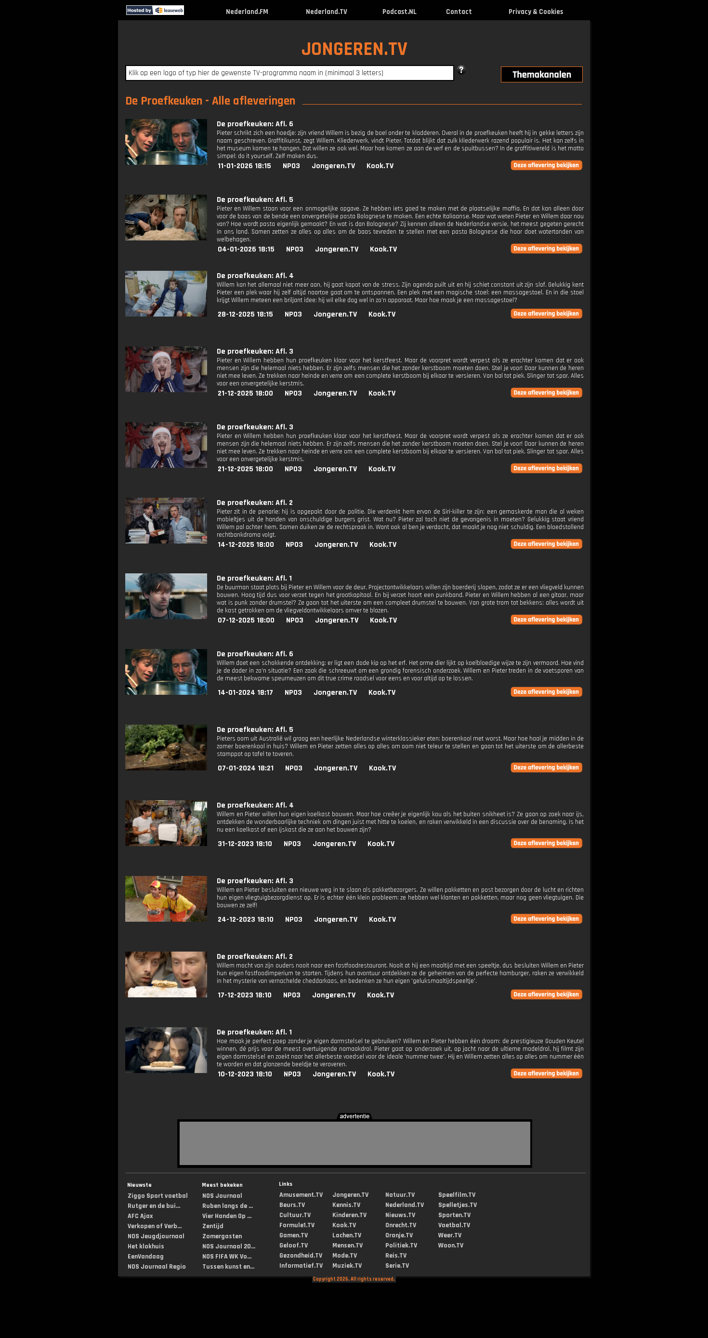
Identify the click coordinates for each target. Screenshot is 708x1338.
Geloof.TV (293, 1245)
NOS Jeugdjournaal (156, 1236)
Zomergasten (222, 1236)
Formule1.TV (297, 1225)
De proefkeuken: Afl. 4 (255, 276)
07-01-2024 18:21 (246, 768)
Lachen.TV (346, 1235)
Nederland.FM (247, 11)
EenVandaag (146, 1256)
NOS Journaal (222, 1196)
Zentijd (212, 1226)
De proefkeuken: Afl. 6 (255, 124)
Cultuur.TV (295, 1215)
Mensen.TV (347, 1245)
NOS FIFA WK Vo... (226, 1256)
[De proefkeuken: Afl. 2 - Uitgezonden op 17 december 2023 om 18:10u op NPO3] (166, 995)
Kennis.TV (346, 1205)
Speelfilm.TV (456, 1195)
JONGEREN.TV (354, 49)
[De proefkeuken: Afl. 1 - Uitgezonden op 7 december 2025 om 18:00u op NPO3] (166, 617)
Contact (459, 11)
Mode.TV (344, 1255)
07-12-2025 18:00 (246, 620)
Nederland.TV (326, 11)
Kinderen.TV (349, 1215)
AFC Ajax (140, 1216)
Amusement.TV (301, 1195)
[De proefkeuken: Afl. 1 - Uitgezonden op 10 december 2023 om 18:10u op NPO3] (166, 1071)
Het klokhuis (146, 1246)
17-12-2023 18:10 (245, 995)
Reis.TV (395, 1255)
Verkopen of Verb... (155, 1226)
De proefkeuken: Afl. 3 (255, 351)
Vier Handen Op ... (226, 1216)
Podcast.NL (399, 11)
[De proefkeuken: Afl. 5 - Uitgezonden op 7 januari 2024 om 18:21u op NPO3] (166, 768)
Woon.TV (450, 1245)
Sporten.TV (454, 1215)
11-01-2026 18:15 (244, 166)
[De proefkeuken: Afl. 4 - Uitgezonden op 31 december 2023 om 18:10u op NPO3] (166, 844)
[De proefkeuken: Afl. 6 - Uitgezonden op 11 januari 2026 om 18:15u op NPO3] (166, 163)
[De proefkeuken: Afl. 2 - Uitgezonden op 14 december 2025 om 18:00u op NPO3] (166, 541)
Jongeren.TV (333, 166)
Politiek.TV (401, 1245)
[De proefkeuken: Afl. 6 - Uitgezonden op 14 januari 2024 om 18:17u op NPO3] (166, 693)
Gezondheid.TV (300, 1255)
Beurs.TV (292, 1205)
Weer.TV (449, 1235)
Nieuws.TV (400, 1215)
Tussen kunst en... (228, 1266)
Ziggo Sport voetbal (158, 1196)
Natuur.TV (400, 1195)
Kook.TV (380, 166)
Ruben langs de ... (227, 1206)
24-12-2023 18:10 (246, 919)
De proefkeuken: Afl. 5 (255, 200)
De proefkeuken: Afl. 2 (255, 503)
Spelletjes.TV (457, 1205)
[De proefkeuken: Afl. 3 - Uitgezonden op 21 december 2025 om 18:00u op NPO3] (166, 390)
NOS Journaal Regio (157, 1266)
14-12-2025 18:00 (246, 545)
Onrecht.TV (400, 1225)
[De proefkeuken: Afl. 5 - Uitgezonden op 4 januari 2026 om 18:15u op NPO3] (166, 238)
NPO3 (291, 166)
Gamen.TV (293, 1235)
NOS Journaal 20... (228, 1246)
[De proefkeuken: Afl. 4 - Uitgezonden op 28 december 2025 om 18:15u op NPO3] (166, 314)
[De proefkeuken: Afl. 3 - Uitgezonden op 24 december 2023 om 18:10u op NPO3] (166, 919)
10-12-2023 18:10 (245, 1074)
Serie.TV (397, 1265)
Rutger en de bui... (154, 1206)
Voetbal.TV (454, 1225)
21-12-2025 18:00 (245, 393)
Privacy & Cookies (536, 11)
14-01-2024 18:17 (245, 693)
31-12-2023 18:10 (245, 844)
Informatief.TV (301, 1265)
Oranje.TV (399, 1235)
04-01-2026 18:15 (246, 249)
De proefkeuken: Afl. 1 (254, 578)
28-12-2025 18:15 (245, 314)
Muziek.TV (347, 1265)
